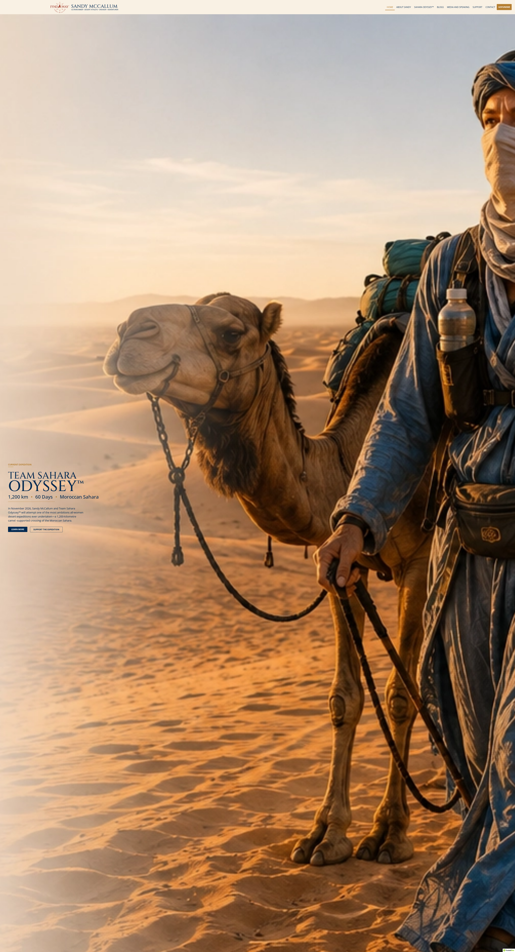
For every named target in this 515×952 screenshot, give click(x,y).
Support (477, 7)
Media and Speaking (458, 7)
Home (390, 7)
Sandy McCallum (94, 6)
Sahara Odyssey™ (424, 7)
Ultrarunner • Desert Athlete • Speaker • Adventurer (94, 9)
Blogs (440, 7)
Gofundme (504, 7)
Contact (490, 7)
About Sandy (403, 7)
